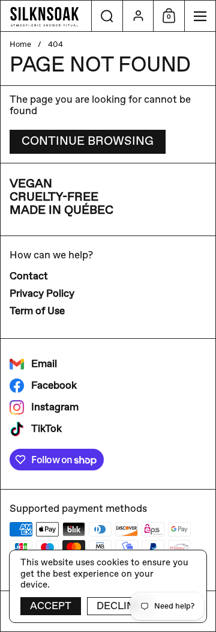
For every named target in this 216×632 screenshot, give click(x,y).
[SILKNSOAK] (46, 16)
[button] (106, 16)
